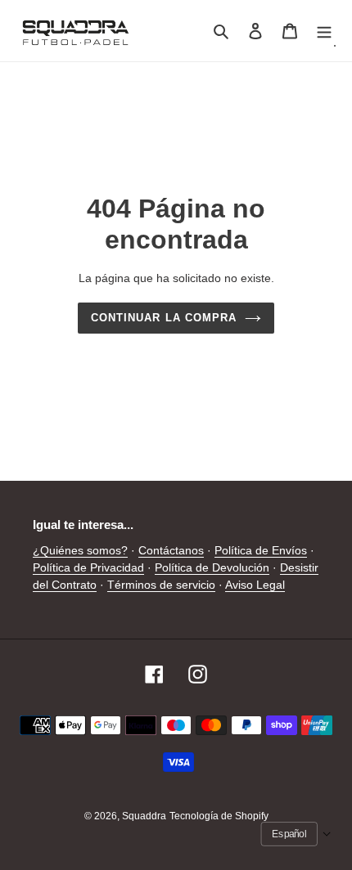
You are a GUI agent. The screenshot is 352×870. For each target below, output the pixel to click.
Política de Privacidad (88, 567)
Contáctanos (171, 550)
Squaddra (144, 816)
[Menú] (324, 30)
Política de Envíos (260, 550)
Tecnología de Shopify (219, 816)
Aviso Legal (255, 584)
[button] (296, 834)
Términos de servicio (161, 584)
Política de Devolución (212, 567)
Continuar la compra (164, 318)
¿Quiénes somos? (80, 550)
